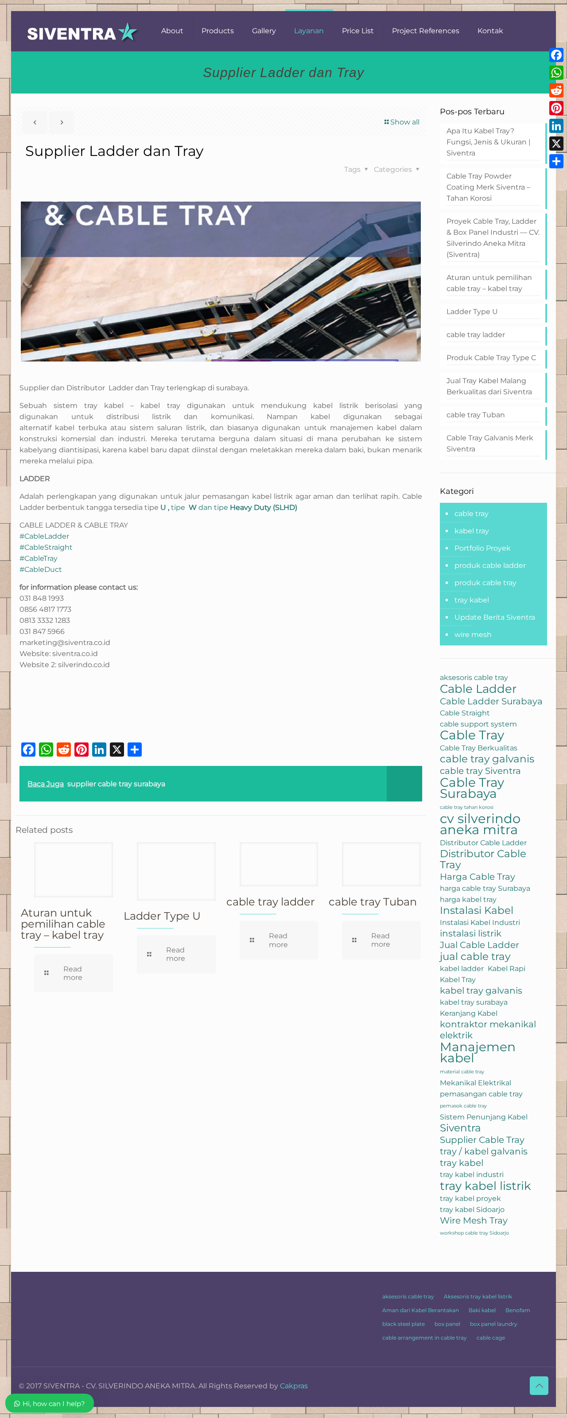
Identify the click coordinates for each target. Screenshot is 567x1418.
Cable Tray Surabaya (472, 788)
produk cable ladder (490, 565)
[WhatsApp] (556, 73)
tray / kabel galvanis (484, 1151)
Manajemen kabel (478, 1052)
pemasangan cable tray (481, 1093)
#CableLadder (44, 536)
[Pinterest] (556, 108)
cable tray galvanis (487, 759)
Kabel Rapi (506, 968)
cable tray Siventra (480, 770)
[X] (556, 143)
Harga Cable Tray (477, 876)
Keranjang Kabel (468, 1013)
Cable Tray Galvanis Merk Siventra (490, 443)
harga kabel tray (468, 899)
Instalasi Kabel (476, 910)
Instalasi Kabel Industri (480, 922)
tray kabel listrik (485, 1185)
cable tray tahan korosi (466, 807)
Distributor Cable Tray (483, 859)
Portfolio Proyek (482, 548)
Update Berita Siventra (494, 617)
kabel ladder (462, 968)
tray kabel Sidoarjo (472, 1209)
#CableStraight (46, 547)
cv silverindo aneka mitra (480, 824)
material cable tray (462, 1072)
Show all (404, 122)
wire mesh (473, 634)
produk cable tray (485, 583)
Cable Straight (465, 712)
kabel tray (471, 531)
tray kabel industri (472, 1174)
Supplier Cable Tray (482, 1139)
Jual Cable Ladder (479, 945)
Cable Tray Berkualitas (478, 747)
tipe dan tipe (228, 507)
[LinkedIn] (556, 126)
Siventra (460, 1128)
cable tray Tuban (373, 901)
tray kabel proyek (470, 1198)
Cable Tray (472, 735)
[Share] (556, 161)
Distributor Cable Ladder (483, 842)
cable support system (478, 723)
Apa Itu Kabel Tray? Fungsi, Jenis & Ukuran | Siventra (489, 142)
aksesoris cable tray (474, 677)
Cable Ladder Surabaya (491, 701)
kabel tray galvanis (481, 990)
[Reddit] (556, 90)
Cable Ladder (478, 688)
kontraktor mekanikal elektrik (488, 1030)
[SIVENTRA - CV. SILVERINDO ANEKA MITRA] (83, 31)
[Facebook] (556, 55)
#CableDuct (40, 569)
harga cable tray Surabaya (485, 888)
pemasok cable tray (463, 1106)
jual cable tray (475, 956)
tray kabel (471, 600)
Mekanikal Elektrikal (475, 1082)
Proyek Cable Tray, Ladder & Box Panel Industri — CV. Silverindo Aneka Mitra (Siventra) (493, 238)
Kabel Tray (458, 979)
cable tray (471, 513)
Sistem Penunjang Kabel (484, 1116)
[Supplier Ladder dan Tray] (220, 706)
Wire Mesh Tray (474, 1220)
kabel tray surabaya (474, 1002)
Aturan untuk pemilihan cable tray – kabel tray (63, 923)
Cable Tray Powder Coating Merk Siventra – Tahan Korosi (488, 187)
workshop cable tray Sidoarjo (474, 1233)
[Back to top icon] (539, 1385)
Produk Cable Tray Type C (491, 358)
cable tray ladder (270, 901)
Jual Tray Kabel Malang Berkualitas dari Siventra (489, 386)
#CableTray (38, 558)
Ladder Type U (162, 915)
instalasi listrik (470, 933)
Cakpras (294, 1386)
